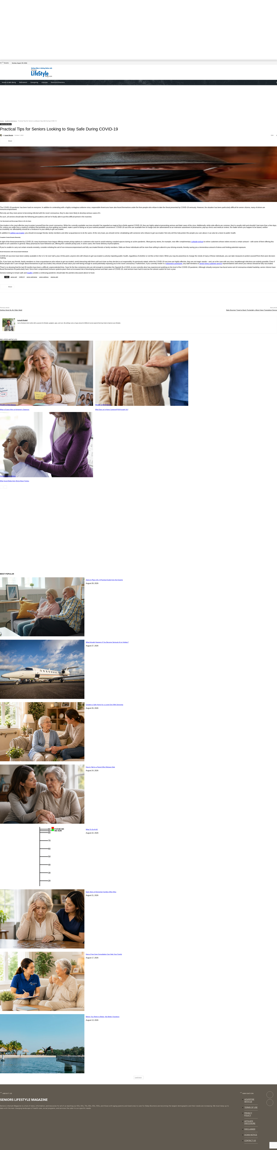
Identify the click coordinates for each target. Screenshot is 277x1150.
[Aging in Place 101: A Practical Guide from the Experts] (42, 606)
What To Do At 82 (92, 829)
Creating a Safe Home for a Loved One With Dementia (104, 704)
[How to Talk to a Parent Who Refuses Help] (42, 794)
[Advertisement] (122, 72)
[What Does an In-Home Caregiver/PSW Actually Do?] (141, 373)
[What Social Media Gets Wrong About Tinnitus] (46, 444)
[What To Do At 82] (42, 856)
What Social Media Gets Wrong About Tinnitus (14, 481)
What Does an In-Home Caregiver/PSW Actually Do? (111, 409)
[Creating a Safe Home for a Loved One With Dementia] (42, 731)
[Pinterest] (35, 141)
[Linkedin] (18, 326)
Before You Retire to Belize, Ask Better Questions (102, 1017)
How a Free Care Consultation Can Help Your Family (104, 954)
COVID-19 (21, 277)
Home (2, 121)
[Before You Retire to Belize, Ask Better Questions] (42, 1043)
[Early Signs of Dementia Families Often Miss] (42, 918)
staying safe (54, 277)
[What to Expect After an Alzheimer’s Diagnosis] (46, 373)
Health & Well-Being (11, 121)
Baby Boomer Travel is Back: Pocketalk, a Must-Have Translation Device (251, 310)
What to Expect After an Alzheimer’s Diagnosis (14, 409)
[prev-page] (1, 487)
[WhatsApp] (43, 141)
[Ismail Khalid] (1, 135)
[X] (27, 141)
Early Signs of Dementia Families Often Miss (101, 892)
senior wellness (43, 277)
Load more (138, 1077)
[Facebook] (275, 63)
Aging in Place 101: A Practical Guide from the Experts (104, 580)
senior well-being (32, 277)
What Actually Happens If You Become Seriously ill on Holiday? (107, 642)
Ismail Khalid (9, 135)
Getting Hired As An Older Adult (11, 310)
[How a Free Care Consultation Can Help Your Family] (42, 981)
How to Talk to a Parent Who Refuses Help (100, 767)
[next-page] (5, 487)
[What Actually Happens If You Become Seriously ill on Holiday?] (42, 669)
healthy (30, 273)
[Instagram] (270, 1102)
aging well (14, 277)
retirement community (174, 263)
